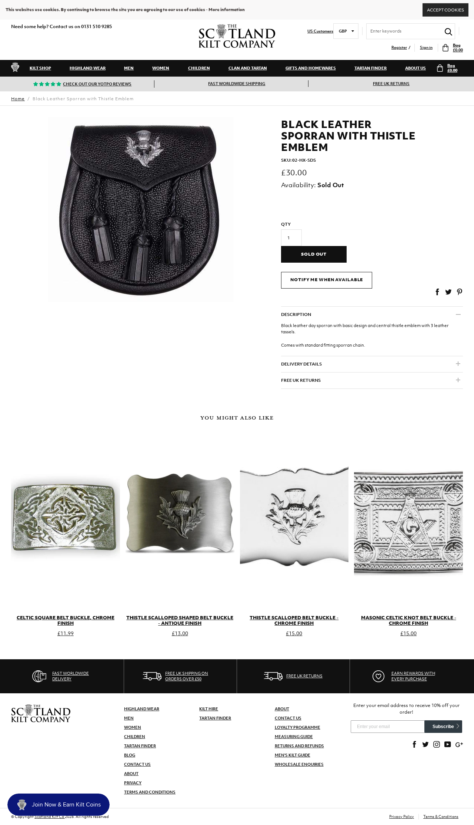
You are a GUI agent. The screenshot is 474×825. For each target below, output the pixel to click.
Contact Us (137, 764)
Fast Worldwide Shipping (236, 84)
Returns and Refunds (299, 746)
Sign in (426, 47)
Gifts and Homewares (311, 68)
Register (399, 47)
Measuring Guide (294, 737)
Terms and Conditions (150, 792)
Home (18, 99)
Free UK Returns (391, 84)
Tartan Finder (370, 68)
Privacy (132, 783)
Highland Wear (88, 68)
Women (160, 68)
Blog (129, 755)
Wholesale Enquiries (299, 764)
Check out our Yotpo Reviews (97, 84)
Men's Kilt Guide (292, 755)
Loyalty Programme (297, 727)
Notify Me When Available (326, 280)
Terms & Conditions (440, 816)
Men (129, 68)
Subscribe (443, 726)
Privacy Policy (401, 816)
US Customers (320, 31)
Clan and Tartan (247, 68)
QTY (286, 224)
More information (226, 10)
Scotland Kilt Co (49, 816)
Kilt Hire (208, 709)
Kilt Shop (40, 68)
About (131, 774)
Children (199, 68)
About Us (415, 68)
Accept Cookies (445, 10)
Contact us (288, 718)
